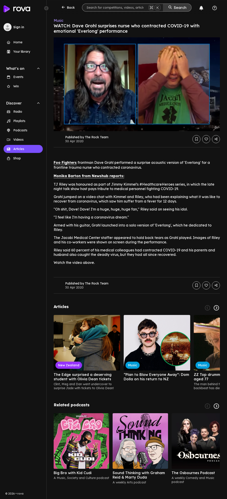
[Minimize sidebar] (46, 8)
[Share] (216, 139)
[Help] (214, 8)
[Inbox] (201, 8)
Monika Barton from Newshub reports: (89, 176)
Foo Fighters (65, 162)
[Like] (206, 139)
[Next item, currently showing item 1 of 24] (216, 307)
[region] (137, 352)
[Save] (196, 139)
